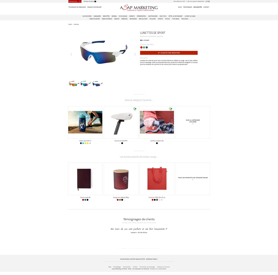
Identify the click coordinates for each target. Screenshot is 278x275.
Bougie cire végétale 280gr (121, 201)
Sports (160, 19)
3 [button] (124, 252)
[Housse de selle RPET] (121, 126)
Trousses (184, 19)
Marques (124, 19)
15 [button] (150, 252)
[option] (103, 56)
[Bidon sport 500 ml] (85, 126)
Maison (116, 19)
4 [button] (126, 252)
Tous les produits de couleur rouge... (193, 182)
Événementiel (141, 16)
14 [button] (148, 252)
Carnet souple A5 (85, 201)
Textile (167, 19)
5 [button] (128, 252)
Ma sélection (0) (179, 1)
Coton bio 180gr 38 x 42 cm (157, 201)
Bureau (114, 16)
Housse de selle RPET (121, 144)
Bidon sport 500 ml (85, 144)
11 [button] (141, 252)
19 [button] (158, 252)
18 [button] (156, 252)
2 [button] (122, 252)
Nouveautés (198, 7)
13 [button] (145, 252)
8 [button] (135, 252)
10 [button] (139, 252)
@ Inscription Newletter (196, 1)
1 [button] (119, 252)
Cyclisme (76, 24)
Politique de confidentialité (158, 272)
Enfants (132, 16)
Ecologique (123, 16)
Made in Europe (95, 19)
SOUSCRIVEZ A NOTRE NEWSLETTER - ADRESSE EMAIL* (139, 263)
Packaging (133, 19)
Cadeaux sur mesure (94, 7)
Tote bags (175, 19)
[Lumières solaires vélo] (157, 125)
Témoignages (187, 7)
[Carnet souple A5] (85, 182)
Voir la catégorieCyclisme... (193, 125)
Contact (206, 7)
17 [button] (154, 252)
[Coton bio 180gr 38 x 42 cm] (157, 182)
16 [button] (152, 252)
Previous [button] (71, 56)
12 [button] (143, 252)
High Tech (163, 16)
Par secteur (143, 19)
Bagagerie (97, 16)
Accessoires (87, 16)
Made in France (107, 19)
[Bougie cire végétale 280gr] (121, 182)
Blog (180, 7)
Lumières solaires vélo (157, 144)
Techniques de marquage (77, 7)
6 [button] (130, 252)
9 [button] (137, 252)
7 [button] (132, 252)
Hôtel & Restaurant (176, 16)
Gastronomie (152, 16)
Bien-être (106, 16)
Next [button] (135, 56)
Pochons (153, 19)
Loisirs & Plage (190, 16)
